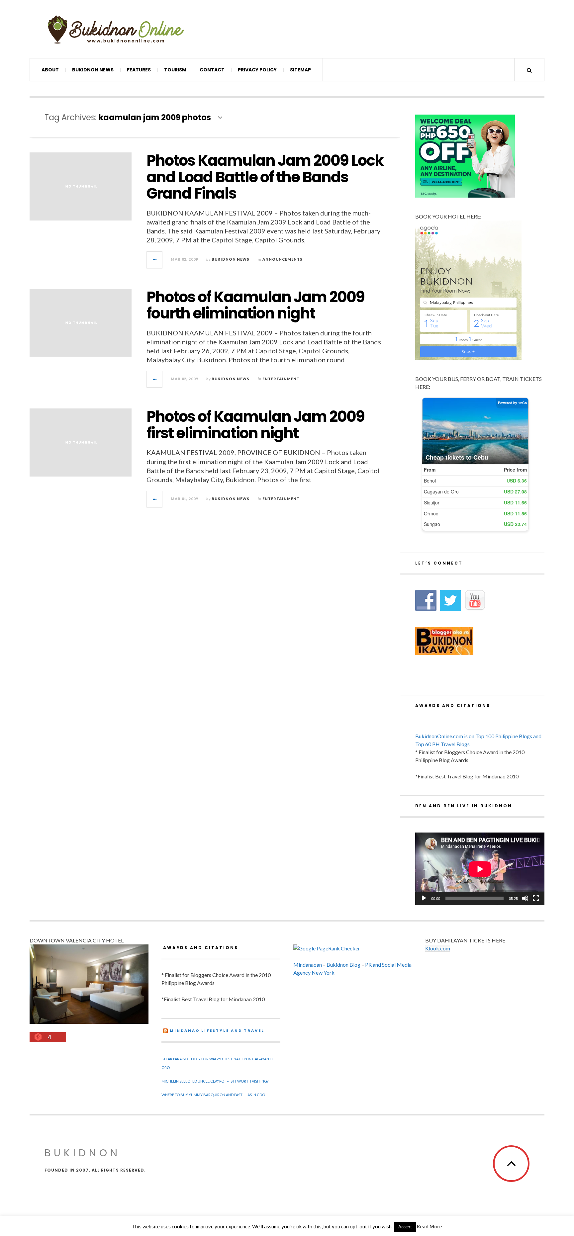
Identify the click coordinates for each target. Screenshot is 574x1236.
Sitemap (300, 69)
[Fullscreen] (535, 898)
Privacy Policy (257, 69)
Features (139, 69)
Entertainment (281, 379)
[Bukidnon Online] (116, 29)
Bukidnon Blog (343, 964)
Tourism (175, 69)
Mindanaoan (307, 964)
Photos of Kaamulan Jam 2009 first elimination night (255, 425)
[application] (479, 869)
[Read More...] (155, 260)
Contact (212, 69)
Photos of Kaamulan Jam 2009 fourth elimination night (255, 305)
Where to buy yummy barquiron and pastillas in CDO (213, 1095)
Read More (429, 1226)
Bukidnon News (93, 69)
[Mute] (525, 898)
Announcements (282, 259)
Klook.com (437, 948)
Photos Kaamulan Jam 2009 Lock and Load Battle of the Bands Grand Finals (264, 177)
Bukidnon (83, 1153)
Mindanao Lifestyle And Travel (217, 1030)
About (50, 69)
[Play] (424, 898)
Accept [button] (405, 1226)
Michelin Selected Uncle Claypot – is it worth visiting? (214, 1081)
